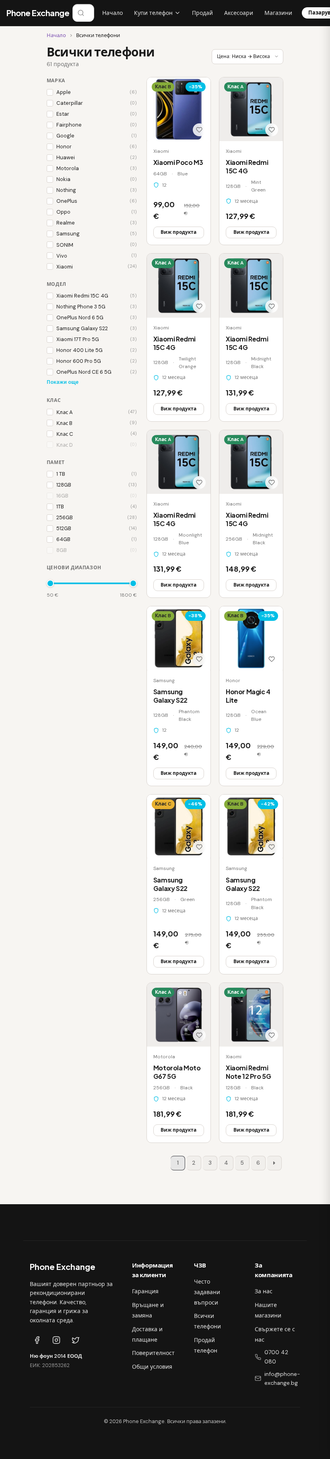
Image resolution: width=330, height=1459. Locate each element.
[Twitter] (75, 1340)
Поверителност (153, 1353)
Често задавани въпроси (207, 1292)
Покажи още (62, 382)
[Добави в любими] (199, 129)
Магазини (278, 13)
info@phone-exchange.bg (282, 1378)
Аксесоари (238, 13)
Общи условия (152, 1366)
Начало (112, 13)
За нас (263, 1291)
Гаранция (145, 1291)
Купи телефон (153, 13)
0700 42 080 (276, 1357)
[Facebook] (37, 1340)
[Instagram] (56, 1340)
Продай (202, 13)
